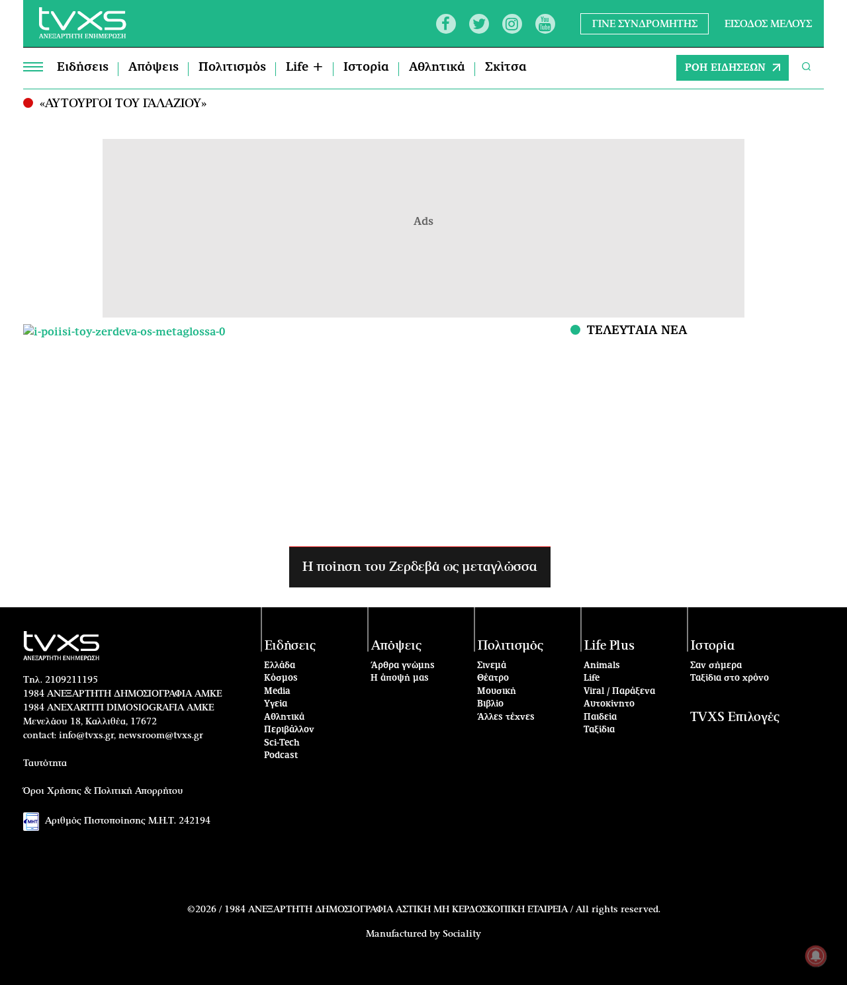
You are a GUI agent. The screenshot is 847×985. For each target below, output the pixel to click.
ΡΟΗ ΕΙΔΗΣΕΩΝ (725, 68)
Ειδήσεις (83, 67)
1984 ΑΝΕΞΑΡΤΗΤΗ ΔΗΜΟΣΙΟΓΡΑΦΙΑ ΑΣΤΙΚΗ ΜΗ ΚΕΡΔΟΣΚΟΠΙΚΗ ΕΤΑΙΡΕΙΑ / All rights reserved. (442, 909)
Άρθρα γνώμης (403, 666)
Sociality (462, 934)
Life (592, 678)
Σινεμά (491, 666)
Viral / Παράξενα (619, 691)
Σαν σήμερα (716, 666)
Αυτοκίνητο (609, 704)
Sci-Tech (282, 743)
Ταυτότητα (45, 763)
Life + (305, 67)
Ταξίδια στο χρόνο (729, 678)
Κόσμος (281, 678)
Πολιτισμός (232, 67)
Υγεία (275, 704)
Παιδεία (600, 717)
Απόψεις (153, 67)
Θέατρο (493, 678)
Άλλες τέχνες (506, 717)
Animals (602, 666)
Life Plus (609, 646)
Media (277, 691)
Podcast (281, 755)
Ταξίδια (599, 730)
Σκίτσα (506, 67)
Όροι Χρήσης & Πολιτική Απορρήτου (103, 791)
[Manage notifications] (815, 955)
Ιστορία (366, 67)
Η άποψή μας (400, 678)
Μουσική (496, 691)
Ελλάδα (279, 666)
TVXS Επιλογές (735, 717)
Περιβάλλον (289, 730)
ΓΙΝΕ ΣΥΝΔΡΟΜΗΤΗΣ (644, 23)
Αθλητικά (437, 67)
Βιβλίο (490, 704)
